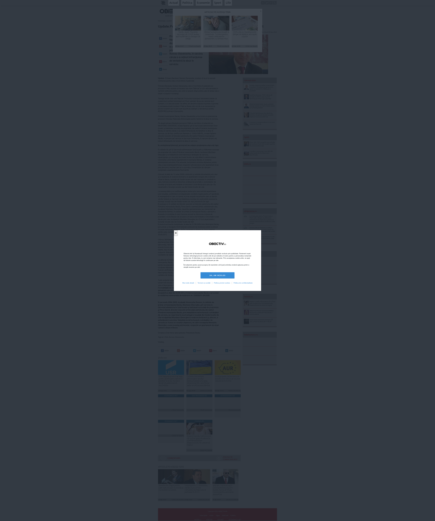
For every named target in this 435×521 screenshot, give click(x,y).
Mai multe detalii (188, 283)
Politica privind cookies (222, 283)
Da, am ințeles (217, 275)
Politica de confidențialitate (243, 283)
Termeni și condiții (204, 283)
